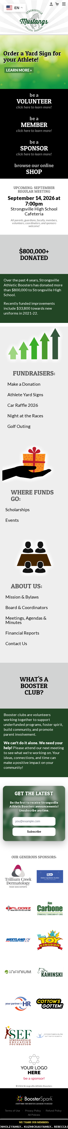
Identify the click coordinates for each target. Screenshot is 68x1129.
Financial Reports (22, 633)
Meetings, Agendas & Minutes (25, 620)
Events (12, 520)
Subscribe (34, 831)
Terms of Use (12, 1110)
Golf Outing (18, 426)
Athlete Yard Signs (25, 394)
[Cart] (57, 4)
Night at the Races (25, 416)
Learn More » (19, 70)
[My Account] (51, 4)
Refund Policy (53, 1110)
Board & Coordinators (26, 607)
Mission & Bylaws (22, 597)
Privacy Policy (33, 1110)
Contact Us (16, 643)
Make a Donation (23, 384)
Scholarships (17, 509)
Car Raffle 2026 (22, 405)
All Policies (34, 1114)
